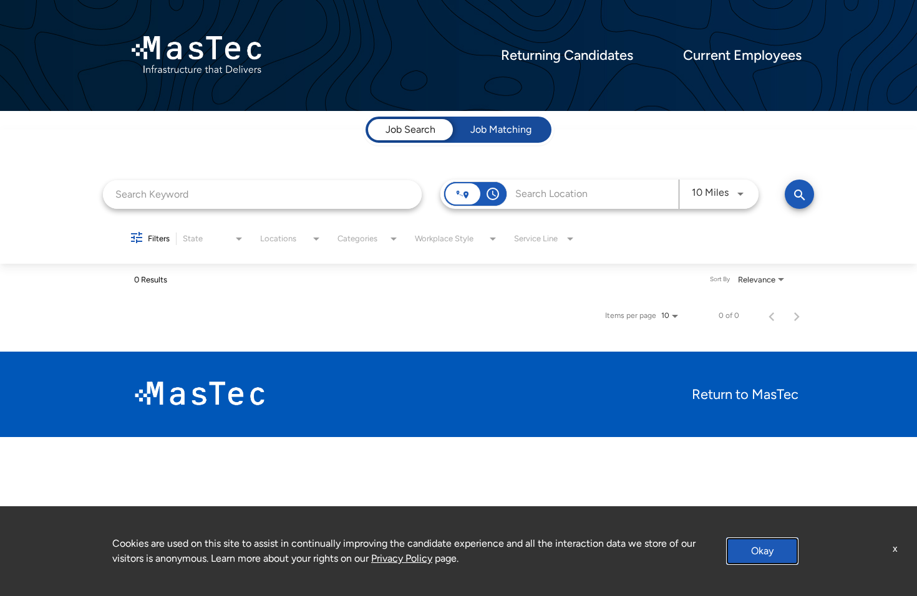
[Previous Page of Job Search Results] (771, 315)
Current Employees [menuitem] (742, 55)
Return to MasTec (745, 394)
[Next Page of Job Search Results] (796, 315)
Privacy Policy (401, 558)
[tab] (410, 129)
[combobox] (262, 194)
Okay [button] (762, 551)
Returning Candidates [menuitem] (567, 55)
